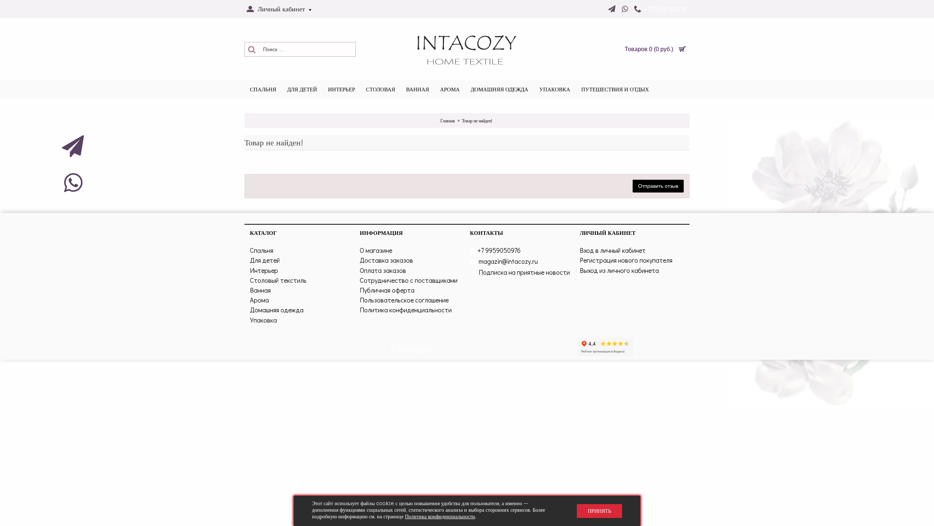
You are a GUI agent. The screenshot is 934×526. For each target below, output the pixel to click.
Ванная (260, 290)
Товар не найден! (477, 121)
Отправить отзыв (658, 186)
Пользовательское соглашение (404, 300)
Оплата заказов (383, 270)
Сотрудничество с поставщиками (409, 280)
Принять (599, 510)
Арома (259, 300)
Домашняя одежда (277, 309)
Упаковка (263, 320)
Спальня (261, 250)
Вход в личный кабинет (613, 250)
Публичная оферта (387, 290)
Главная (447, 121)
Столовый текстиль (278, 280)
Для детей (265, 260)
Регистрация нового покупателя (626, 260)
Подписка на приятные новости (524, 272)
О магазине (376, 250)
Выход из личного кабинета (619, 270)
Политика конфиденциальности (406, 309)
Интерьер (264, 270)
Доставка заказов (386, 260)
